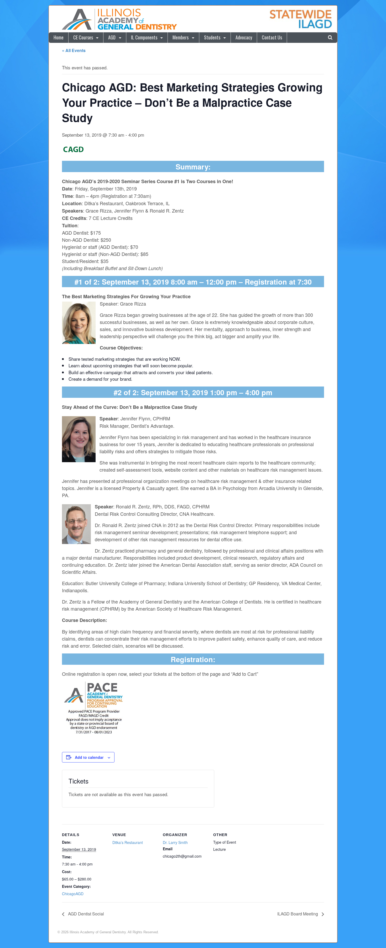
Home (59, 37)
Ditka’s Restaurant (127, 842)
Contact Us (272, 37)
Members (181, 37)
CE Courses (83, 37)
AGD (112, 37)
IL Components (144, 37)
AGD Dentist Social (85, 914)
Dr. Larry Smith (175, 842)
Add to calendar (89, 757)
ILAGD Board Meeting (298, 914)
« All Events (74, 50)
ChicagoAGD (73, 893)
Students (212, 37)
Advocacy (244, 37)
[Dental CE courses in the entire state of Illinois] (119, 28)
